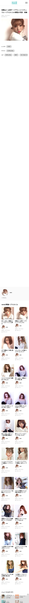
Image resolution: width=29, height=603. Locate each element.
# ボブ (9, 46)
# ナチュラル (10, 50)
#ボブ (16, 54)
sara (11, 295)
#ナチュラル (8, 54)
